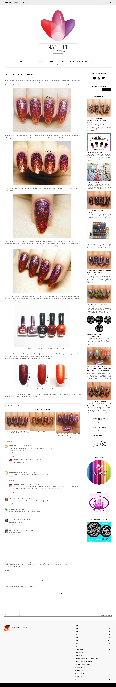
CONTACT (24, 2)
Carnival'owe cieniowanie (82, 664)
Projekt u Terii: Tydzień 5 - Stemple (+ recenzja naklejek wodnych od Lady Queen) (99, 403)
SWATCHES (53, 61)
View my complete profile (19, 627)
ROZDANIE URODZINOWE (96, 152)
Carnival (21, 77)
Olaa (11, 519)
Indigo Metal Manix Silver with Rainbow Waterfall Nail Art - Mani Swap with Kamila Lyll (99, 369)
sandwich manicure (65, 77)
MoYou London (93, 182)
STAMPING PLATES (67, 61)
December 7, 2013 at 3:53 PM (24, 509)
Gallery (23, 61)
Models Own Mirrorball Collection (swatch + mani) (90, 658)
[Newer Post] (5, 580)
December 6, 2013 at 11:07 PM (31, 484)
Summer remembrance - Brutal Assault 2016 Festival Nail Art (17, 432)
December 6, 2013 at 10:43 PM (27, 446)
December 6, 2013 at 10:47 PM (31, 459)
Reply (11, 452)
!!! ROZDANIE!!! (92, 241)
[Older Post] (80, 580)
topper (74, 77)
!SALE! (93, 61)
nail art (33, 61)
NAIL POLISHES (82, 61)
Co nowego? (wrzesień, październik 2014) (96, 335)
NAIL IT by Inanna (11, 2)
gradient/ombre (45, 77)
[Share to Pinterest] (18, 406)
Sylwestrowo (79, 652)
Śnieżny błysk (79, 655)
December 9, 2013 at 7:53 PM (24, 530)
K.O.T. (11, 498)
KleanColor (54, 77)
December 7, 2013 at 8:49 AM (23, 498)
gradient (36, 77)
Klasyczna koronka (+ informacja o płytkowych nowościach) (97, 120)
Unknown (12, 472)
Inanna (16, 459)
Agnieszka (13, 446)
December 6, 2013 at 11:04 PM (26, 472)
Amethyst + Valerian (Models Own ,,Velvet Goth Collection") (99, 272)
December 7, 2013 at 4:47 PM (22, 519)
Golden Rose (28, 77)
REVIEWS (42, 61)
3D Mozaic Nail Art (42, 431)
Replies (13, 456)
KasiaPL (12, 530)
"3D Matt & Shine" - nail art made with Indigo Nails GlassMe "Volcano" (68, 435)
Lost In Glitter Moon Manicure (84, 661)
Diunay (11, 509)
